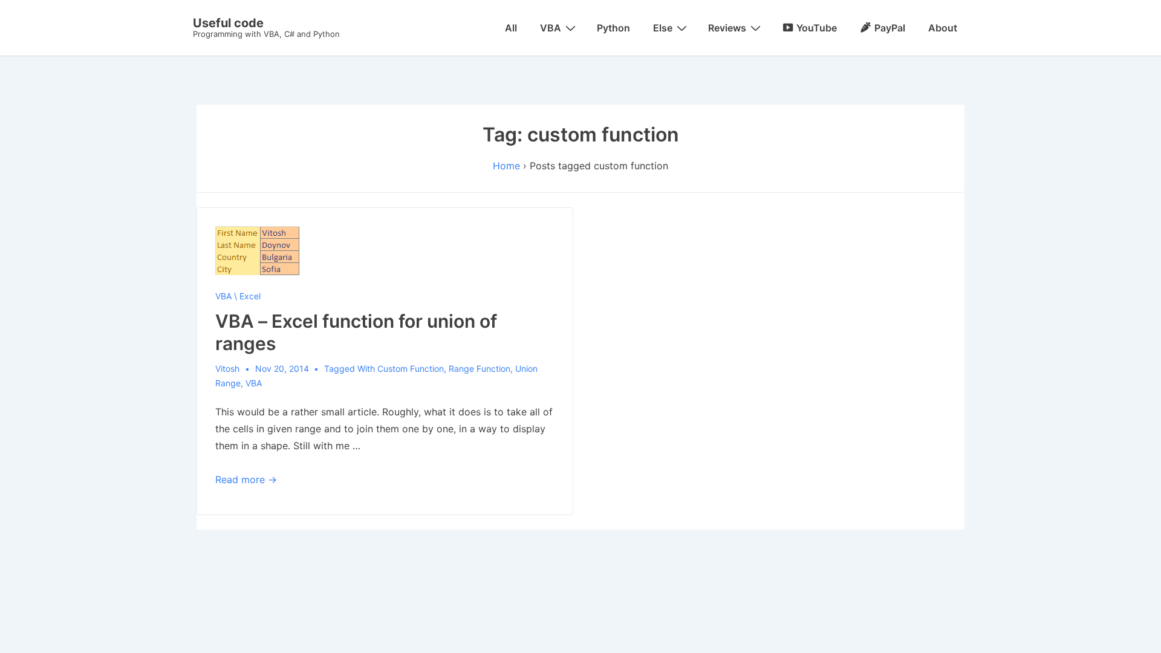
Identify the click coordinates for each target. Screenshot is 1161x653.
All (511, 28)
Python (613, 28)
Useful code (228, 23)
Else (662, 28)
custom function (410, 368)
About (942, 28)
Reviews (727, 28)
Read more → (246, 479)
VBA (550, 28)
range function (479, 368)
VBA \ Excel (238, 296)
